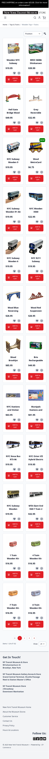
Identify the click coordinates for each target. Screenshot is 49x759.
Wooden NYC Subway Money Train (13, 62)
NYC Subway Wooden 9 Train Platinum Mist (13, 161)
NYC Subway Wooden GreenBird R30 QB (13, 507)
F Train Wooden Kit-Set (13, 606)
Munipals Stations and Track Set (35, 408)
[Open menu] (5, 17)
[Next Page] (34, 638)
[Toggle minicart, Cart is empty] (44, 18)
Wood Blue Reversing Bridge (13, 309)
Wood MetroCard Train (35, 161)
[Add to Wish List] (14, 73)
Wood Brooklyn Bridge (13, 359)
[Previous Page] (15, 638)
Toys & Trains (15, 25)
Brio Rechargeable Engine (36, 359)
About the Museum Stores (14, 712)
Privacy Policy (8, 725)
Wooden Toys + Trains (30, 25)
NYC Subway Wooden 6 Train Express (13, 260)
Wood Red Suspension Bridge (36, 309)
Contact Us (7, 721)
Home (5, 25)
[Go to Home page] (24, 12)
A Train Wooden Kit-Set (36, 606)
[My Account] (39, 17)
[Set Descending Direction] (45, 33)
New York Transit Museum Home (17, 707)
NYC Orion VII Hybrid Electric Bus (35, 458)
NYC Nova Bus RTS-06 (13, 458)
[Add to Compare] (19, 73)
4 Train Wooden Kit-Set (36, 557)
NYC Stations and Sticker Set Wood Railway (13, 408)
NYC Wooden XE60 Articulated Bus (35, 210)
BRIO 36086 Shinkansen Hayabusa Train (36, 62)
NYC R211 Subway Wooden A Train (36, 260)
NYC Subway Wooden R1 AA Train (13, 210)
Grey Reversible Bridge (36, 111)
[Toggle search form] (35, 17)
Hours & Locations (11, 730)
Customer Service (10, 716)
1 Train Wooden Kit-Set (13, 557)
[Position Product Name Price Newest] (33, 33)
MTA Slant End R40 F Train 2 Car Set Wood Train (36, 507)
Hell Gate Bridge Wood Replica (13, 111)
